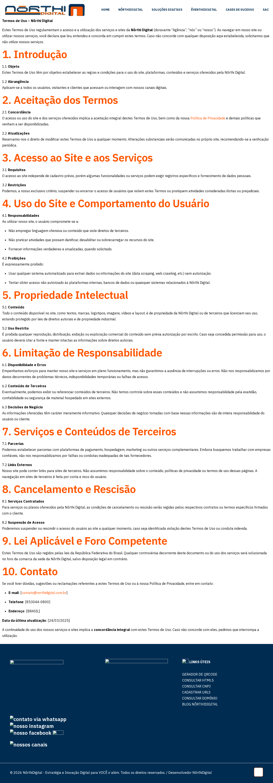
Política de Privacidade (207, 118)
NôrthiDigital (202, 772)
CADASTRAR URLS (196, 692)
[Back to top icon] (258, 772)
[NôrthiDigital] (44, 9)
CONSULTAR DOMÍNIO (199, 698)
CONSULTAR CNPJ (196, 686)
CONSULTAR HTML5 (198, 680)
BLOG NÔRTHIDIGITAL (200, 704)
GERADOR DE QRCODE (199, 674)
